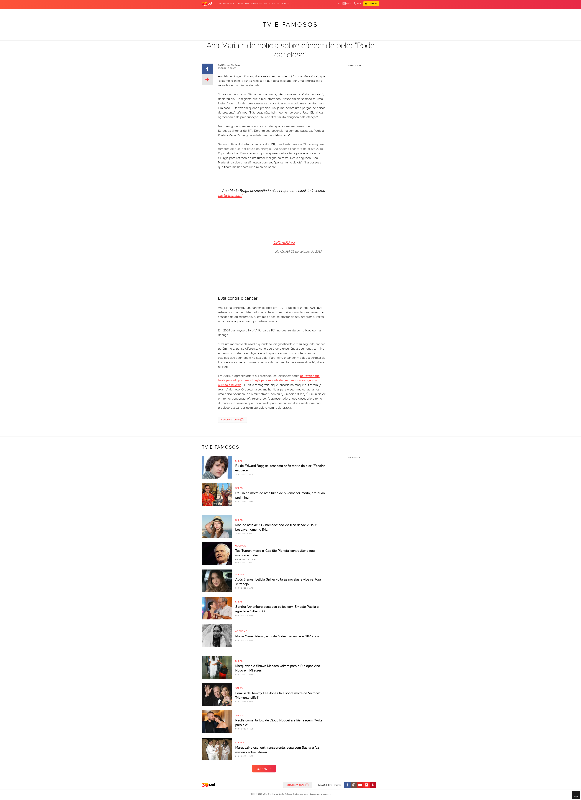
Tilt (317, 12)
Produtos (206, 12)
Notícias (234, 12)
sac (339, 4)
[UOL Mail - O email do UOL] (347, 4)
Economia (263, 12)
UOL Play (284, 4)
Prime (352, 12)
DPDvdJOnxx (284, 242)
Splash (290, 12)
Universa (300, 12)
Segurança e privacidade (320, 794)
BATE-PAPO (238, 4)
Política (244, 12)
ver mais (262, 769)
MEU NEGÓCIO (250, 4)
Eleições (223, 12)
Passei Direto (263, 4)
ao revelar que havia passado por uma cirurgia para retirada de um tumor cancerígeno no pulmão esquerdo (269, 380)
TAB (347, 12)
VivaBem (310, 12)
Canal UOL (331, 12)
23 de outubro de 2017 (306, 251)
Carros (253, 12)
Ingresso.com (225, 4)
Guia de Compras (371, 12)
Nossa (341, 12)
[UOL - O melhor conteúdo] (207, 4)
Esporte (281, 12)
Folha (272, 12)
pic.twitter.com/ (230, 195)
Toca (358, 12)
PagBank (275, 4)
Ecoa (322, 12)
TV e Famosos (290, 24)
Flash (214, 12)
